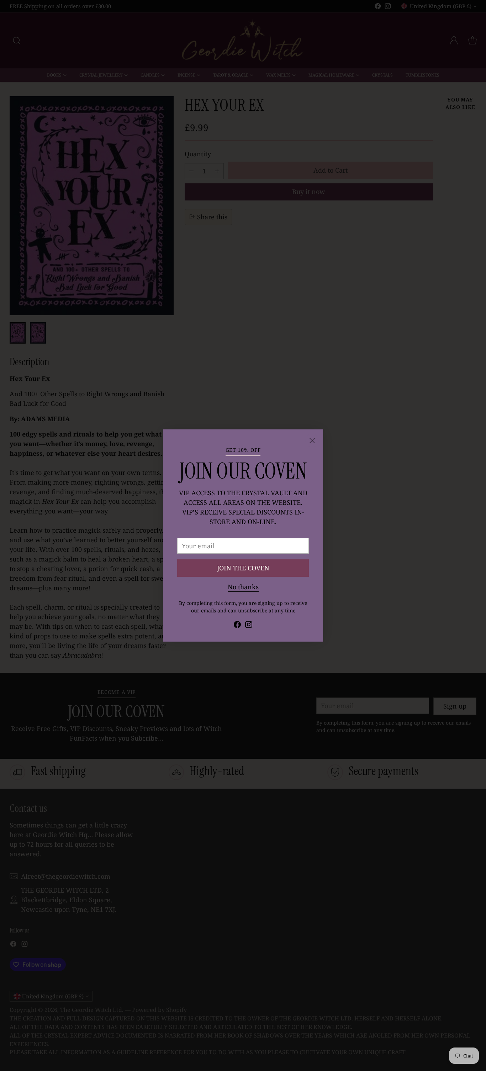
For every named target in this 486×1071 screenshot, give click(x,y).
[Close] (312, 440)
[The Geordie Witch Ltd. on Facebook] (237, 625)
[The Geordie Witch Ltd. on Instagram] (248, 625)
